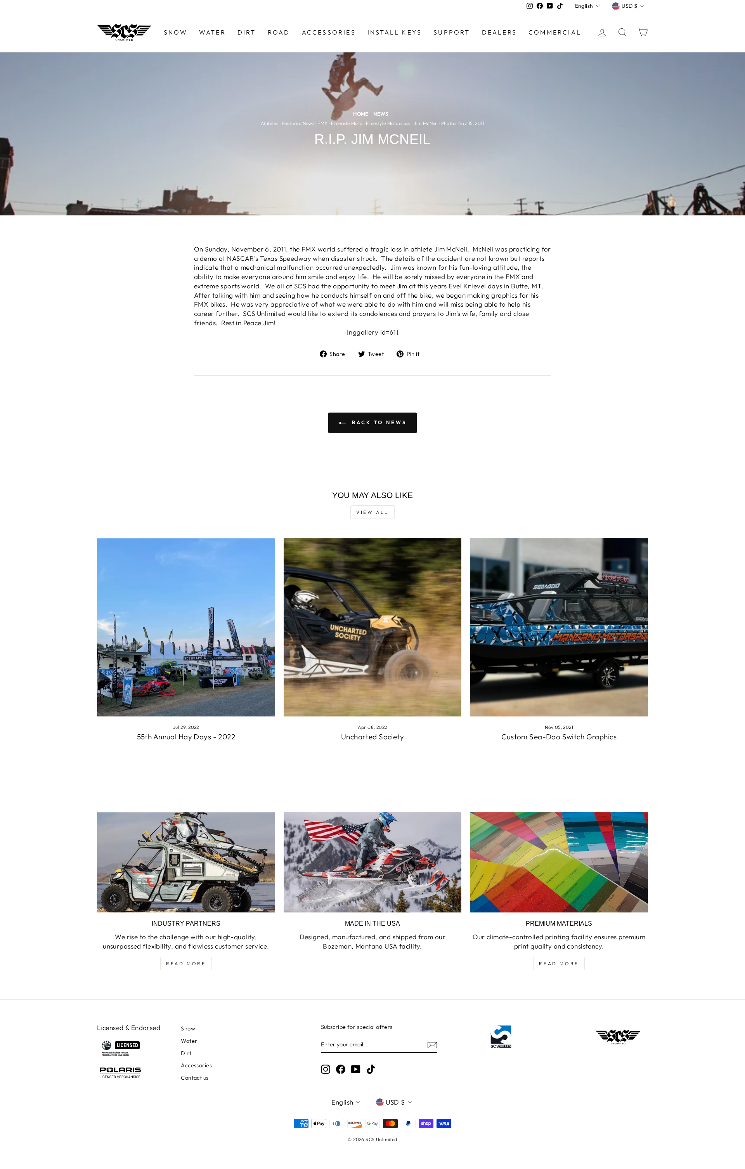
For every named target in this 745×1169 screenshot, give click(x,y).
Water (212, 32)
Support (451, 32)
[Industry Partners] (186, 862)
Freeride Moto (347, 123)
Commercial (554, 32)
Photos (449, 123)
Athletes (269, 123)
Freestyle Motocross (388, 123)
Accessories (329, 32)
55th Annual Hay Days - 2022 (186, 736)
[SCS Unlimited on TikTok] (371, 1069)
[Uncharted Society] (373, 627)
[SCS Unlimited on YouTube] (355, 1069)
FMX (322, 123)
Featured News (298, 123)
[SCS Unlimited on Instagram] (325, 1069)
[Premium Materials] (559, 862)
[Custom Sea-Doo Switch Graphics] (559, 627)
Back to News (378, 422)
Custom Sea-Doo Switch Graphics (559, 736)
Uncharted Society (372, 736)
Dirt (246, 32)
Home (361, 114)
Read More (186, 963)
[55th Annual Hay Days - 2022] (186, 627)
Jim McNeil (426, 123)
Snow (175, 32)
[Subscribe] (432, 1045)
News (380, 114)
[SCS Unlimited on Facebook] (340, 1069)
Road (279, 32)
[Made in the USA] (373, 862)
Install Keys (394, 32)
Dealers (499, 32)
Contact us (194, 1077)
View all (372, 512)
